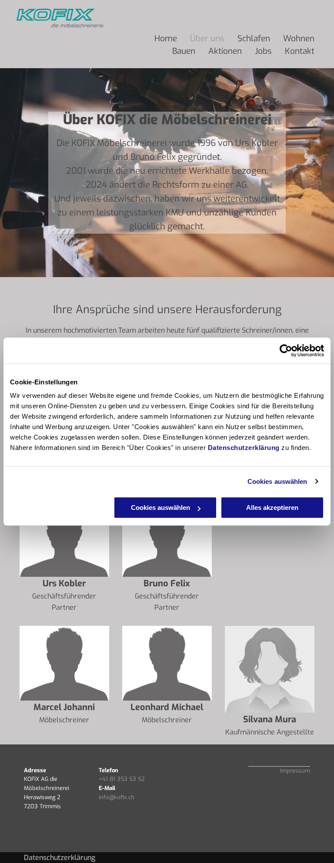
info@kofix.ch (116, 797)
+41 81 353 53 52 (122, 779)
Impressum (295, 770)
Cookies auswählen (277, 481)
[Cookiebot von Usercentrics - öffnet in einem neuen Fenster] (286, 350)
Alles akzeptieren (272, 507)
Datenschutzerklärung (244, 447)
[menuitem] (166, 39)
